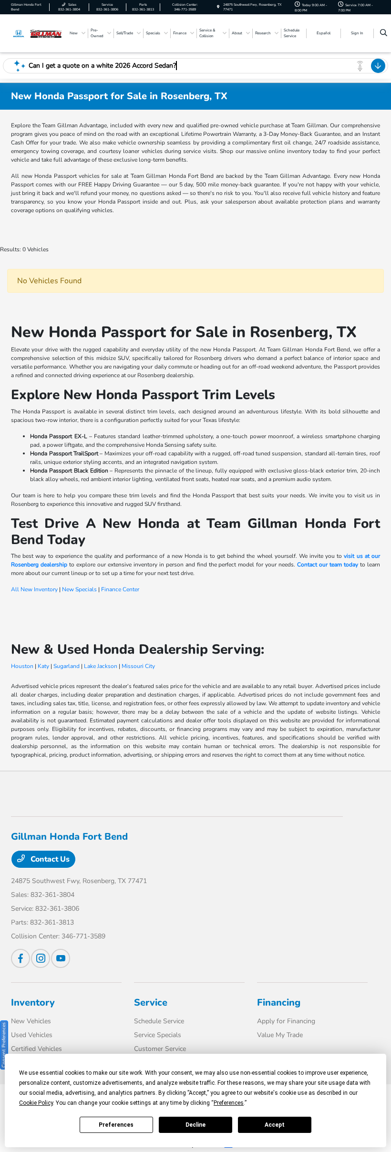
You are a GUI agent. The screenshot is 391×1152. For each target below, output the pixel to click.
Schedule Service (159, 1021)
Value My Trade (280, 1034)
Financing (278, 1002)
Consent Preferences (3, 1045)
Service (150, 1002)
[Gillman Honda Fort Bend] (36, 33)
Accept (275, 1124)
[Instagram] (40, 958)
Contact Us (49, 859)
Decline (195, 1124)
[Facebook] (20, 958)
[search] (383, 33)
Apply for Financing (286, 1021)
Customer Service (160, 1048)
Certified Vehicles (36, 1048)
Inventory (33, 1002)
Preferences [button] (229, 1103)
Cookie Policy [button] (36, 1103)
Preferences (116, 1124)
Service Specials (157, 1034)
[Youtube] (60, 958)
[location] (218, 7)
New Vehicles (31, 1021)
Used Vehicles (31, 1034)
